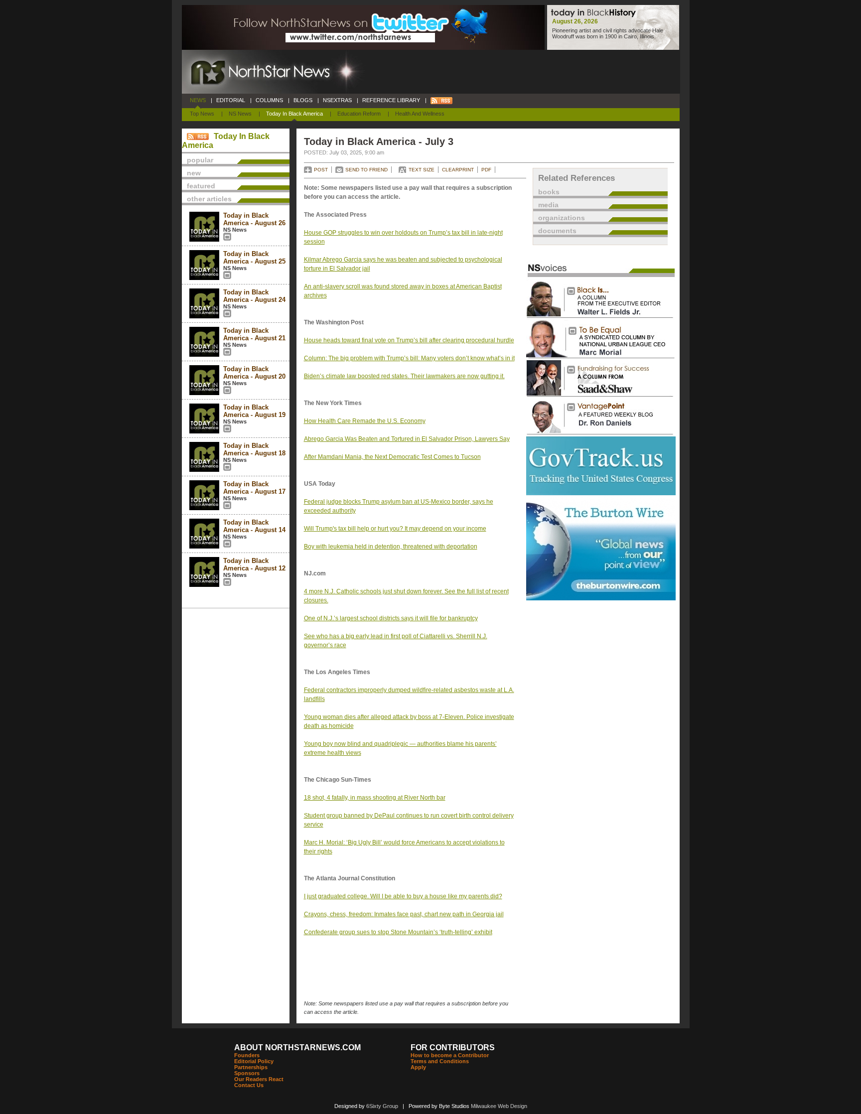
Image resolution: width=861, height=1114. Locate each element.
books (549, 192)
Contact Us (249, 1085)
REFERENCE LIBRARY (391, 100)
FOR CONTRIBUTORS (453, 1047)
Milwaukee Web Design (499, 1106)
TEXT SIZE (421, 169)
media (548, 205)
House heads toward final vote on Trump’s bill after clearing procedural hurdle (409, 340)
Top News (202, 114)
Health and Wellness (419, 114)
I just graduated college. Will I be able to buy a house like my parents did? (403, 896)
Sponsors (247, 1073)
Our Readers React (259, 1079)
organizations (561, 218)
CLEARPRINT (458, 169)
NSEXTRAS (337, 100)
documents (557, 231)
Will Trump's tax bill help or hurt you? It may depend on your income (395, 528)
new (194, 173)
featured (201, 186)
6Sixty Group (382, 1106)
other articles (209, 199)
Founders (247, 1055)
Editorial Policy (254, 1061)
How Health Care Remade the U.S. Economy (365, 421)
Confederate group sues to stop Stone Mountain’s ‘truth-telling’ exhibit (398, 932)
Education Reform (359, 114)
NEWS (198, 100)
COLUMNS (269, 100)
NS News (240, 114)
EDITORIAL (230, 100)
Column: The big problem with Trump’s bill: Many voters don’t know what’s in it (409, 358)
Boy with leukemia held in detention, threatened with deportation (390, 546)
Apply (418, 1067)
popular (200, 160)
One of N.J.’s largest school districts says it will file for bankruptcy (391, 618)
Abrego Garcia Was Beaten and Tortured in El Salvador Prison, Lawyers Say (407, 438)
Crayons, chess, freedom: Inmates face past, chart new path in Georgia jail (404, 914)
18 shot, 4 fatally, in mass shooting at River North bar (374, 797)
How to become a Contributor (450, 1055)
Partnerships (251, 1067)
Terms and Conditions (440, 1061)
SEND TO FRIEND (366, 169)
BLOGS (302, 100)
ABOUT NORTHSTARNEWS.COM (297, 1047)
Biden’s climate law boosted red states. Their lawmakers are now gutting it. (404, 376)
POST (321, 169)
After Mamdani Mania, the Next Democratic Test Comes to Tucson (392, 456)
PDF (486, 169)
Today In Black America (294, 114)
